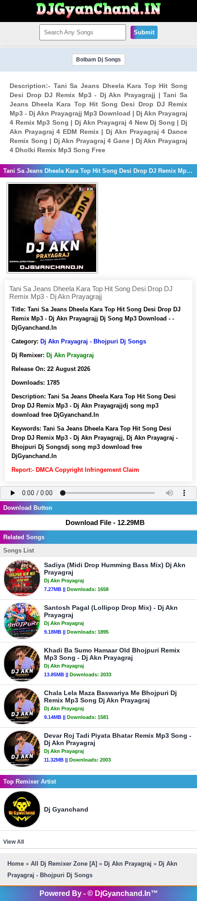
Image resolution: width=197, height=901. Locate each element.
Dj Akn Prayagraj (128, 863)
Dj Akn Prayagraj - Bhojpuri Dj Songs (93, 341)
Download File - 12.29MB (105, 522)
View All (13, 842)
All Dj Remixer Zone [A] (64, 863)
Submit (144, 32)
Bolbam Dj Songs (98, 59)
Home (15, 863)
